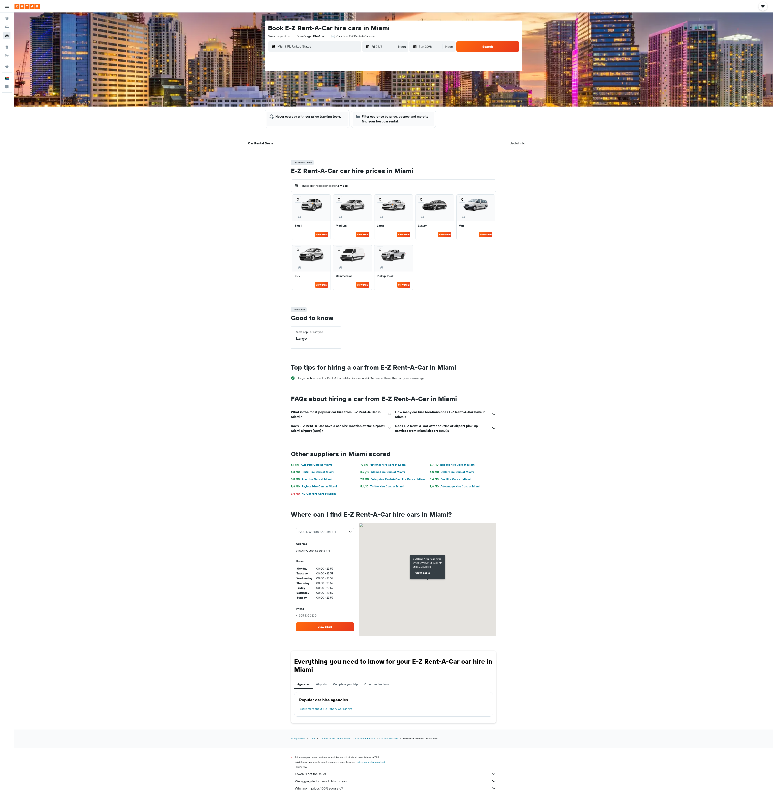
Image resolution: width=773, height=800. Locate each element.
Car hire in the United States (335, 738)
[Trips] (7, 67)
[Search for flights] (7, 19)
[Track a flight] (7, 55)
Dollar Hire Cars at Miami (452, 472)
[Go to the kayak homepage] (27, 6)
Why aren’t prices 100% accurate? (319, 788)
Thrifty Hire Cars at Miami (382, 486)
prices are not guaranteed (371, 762)
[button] (6, 6)
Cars (312, 738)
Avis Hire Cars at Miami (311, 464)
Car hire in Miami (388, 738)
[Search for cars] (7, 35)
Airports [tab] (321, 684)
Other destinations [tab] (376, 684)
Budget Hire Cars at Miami (452, 464)
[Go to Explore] (7, 47)
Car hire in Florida (365, 738)
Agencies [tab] (303, 684)
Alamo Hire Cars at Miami (382, 472)
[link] (325, 626)
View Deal (321, 234)
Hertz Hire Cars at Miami (312, 472)
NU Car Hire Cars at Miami (314, 493)
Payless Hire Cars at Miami (314, 486)
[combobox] (279, 36)
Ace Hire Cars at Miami (311, 479)
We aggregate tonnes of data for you (321, 781)
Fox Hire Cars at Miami (450, 479)
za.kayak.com (298, 738)
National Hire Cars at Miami (383, 464)
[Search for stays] (7, 27)
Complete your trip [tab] (345, 684)
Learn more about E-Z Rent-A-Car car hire (326, 709)
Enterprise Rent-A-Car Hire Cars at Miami (393, 479)
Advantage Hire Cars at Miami (455, 486)
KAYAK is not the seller (310, 774)
